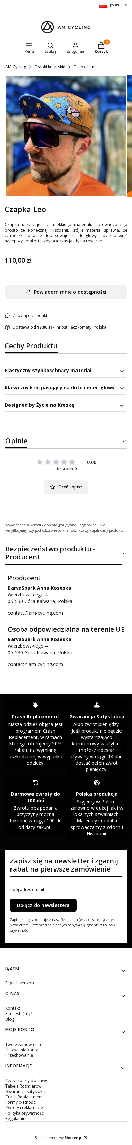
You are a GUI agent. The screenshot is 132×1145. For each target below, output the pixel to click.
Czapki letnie (85, 67)
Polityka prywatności (25, 1113)
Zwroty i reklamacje (24, 1108)
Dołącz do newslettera (43, 905)
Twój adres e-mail (27, 889)
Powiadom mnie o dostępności (70, 292)
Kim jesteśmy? (18, 1014)
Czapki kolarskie (49, 67)
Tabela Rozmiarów (23, 1086)
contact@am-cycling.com (35, 613)
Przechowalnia (19, 1055)
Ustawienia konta (21, 1050)
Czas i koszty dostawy (26, 1080)
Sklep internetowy (58, 1137)
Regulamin (15, 1118)
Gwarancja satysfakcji (25, 1091)
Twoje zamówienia (23, 1044)
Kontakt (12, 1008)
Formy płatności (20, 1102)
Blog (9, 1019)
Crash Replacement (24, 1097)
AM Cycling (15, 67)
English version (19, 983)
